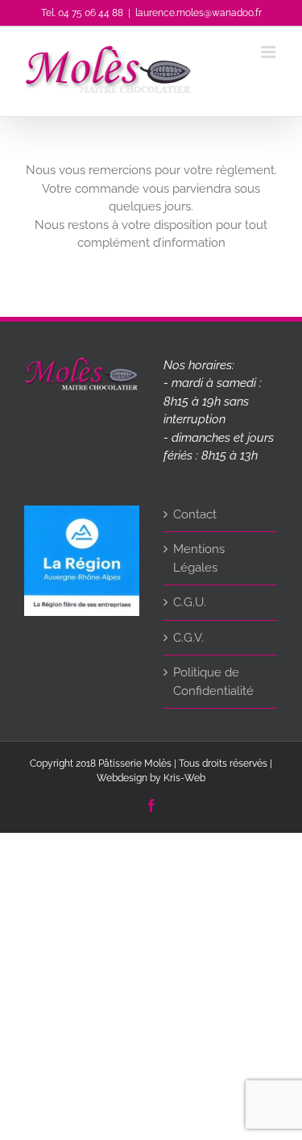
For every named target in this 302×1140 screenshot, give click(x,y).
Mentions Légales (199, 558)
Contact (195, 514)
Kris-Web (184, 778)
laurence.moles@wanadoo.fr (198, 13)
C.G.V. (188, 637)
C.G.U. (189, 602)
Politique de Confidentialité (213, 681)
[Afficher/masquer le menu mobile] (269, 52)
